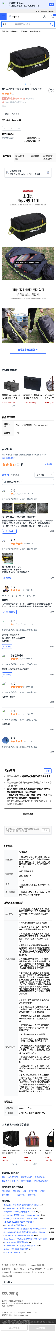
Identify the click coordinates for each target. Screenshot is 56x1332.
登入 (37, 11)
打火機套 (5, 1195)
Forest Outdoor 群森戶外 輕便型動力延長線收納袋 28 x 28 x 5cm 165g (26, 1229)
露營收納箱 (6, 1191)
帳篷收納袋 (32, 1195)
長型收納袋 (33, 1191)
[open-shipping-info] (27, 113)
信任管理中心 (19, 1268)
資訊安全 (5, 1272)
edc (13, 1195)
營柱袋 (42, 1191)
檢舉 (45, 830)
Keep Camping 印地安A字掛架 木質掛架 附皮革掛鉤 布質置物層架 (26, 1239)
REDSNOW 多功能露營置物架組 (16, 1242)
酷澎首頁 (5, 31)
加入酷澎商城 (39, 1272)
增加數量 (4, 128)
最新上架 (14, 475)
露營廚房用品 (40, 1177)
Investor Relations (19, 1265)
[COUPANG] (10, 1294)
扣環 (24, 1191)
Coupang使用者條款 (37, 1265)
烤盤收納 (16, 1191)
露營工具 (15, 1181)
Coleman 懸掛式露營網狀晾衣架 (16, 1249)
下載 (51, 4)
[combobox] (44, 475)
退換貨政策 (6, 1268)
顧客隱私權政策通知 (35, 1268)
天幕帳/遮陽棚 (13, 1177)
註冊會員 (44, 11)
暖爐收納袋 (21, 1195)
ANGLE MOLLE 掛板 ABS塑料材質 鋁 (18, 1222)
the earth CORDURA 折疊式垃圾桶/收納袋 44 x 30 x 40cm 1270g (26, 1232)
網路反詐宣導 (7, 1276)
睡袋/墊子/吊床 (26, 1177)
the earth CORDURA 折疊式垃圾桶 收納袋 (19, 1246)
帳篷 (3, 1177)
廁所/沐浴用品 (26, 1181)
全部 (4, 24)
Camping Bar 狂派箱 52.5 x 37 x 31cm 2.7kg (20, 1219)
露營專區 (24, 31)
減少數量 (19, 128)
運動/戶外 (14, 31)
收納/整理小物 (35, 31)
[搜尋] (51, 24)
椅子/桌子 (5, 1181)
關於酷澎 (5, 1265)
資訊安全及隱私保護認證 (21, 1272)
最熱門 (5, 475)
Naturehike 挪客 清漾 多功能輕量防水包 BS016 (21, 1205)
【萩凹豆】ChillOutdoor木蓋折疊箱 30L (18, 1236)
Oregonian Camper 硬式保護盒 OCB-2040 (19, 1212)
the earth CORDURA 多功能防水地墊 (17, 1208)
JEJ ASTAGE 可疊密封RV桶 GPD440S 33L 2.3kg (22, 1215)
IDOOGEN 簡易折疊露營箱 (14, 1225)
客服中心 (51, 11)
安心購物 (49, 1268)
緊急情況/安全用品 (41, 1181)
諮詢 (47, 771)
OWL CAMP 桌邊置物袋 (13, 1253)
